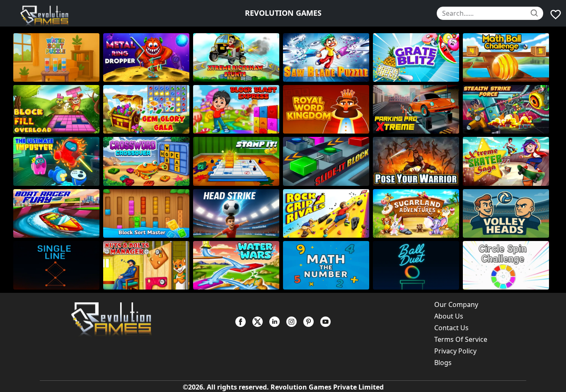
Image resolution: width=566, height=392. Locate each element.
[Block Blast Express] (238, 109)
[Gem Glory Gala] (148, 109)
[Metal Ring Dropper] (148, 57)
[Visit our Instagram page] (291, 321)
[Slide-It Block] (328, 161)
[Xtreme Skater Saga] (508, 161)
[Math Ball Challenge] (508, 57)
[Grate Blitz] (418, 57)
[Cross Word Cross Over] (148, 161)
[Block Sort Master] (148, 213)
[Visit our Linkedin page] (274, 321)
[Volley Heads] (508, 213)
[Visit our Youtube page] (325, 321)
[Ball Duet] (418, 265)
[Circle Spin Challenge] (508, 265)
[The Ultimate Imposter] (58, 161)
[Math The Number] (328, 265)
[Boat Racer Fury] (58, 213)
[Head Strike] (238, 213)
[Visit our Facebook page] (240, 321)
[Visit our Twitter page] (257, 321)
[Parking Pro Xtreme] (418, 109)
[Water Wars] (238, 265)
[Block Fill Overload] (58, 109)
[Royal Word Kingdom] (328, 109)
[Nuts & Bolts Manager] (148, 265)
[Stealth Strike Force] (508, 109)
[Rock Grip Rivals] (328, 213)
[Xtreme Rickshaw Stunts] (238, 57)
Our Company (456, 304)
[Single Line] (58, 265)
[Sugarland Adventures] (418, 213)
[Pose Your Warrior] (418, 161)
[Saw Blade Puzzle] (328, 57)
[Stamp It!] (238, 161)
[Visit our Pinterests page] (308, 321)
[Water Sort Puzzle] (58, 57)
